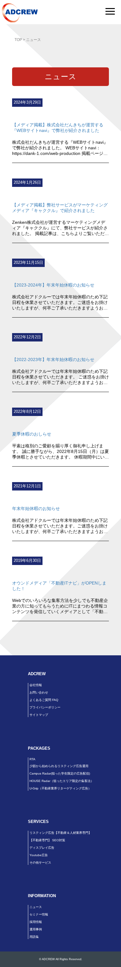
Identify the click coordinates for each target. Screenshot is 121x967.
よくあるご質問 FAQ (43, 700)
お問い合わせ (38, 692)
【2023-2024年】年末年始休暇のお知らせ (53, 284)
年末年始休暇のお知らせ (36, 508)
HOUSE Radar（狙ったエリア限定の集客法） (61, 781)
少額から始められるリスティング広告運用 (58, 766)
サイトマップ (38, 714)
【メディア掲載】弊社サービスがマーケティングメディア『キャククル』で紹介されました (60, 207)
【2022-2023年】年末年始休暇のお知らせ (53, 359)
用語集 (34, 936)
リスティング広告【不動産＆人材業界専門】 (60, 832)
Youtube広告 (38, 855)
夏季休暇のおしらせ (31, 434)
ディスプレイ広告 (41, 847)
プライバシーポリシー (44, 707)
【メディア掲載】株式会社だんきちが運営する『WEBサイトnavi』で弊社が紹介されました (57, 127)
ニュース (35, 907)
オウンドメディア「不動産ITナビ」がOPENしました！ (59, 586)
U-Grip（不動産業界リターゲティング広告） (60, 788)
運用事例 (35, 929)
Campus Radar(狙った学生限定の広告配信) (59, 773)
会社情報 (35, 685)
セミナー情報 (38, 914)
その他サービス (40, 862)
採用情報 (35, 922)
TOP (18, 40)
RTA (32, 759)
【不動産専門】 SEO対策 (47, 840)
